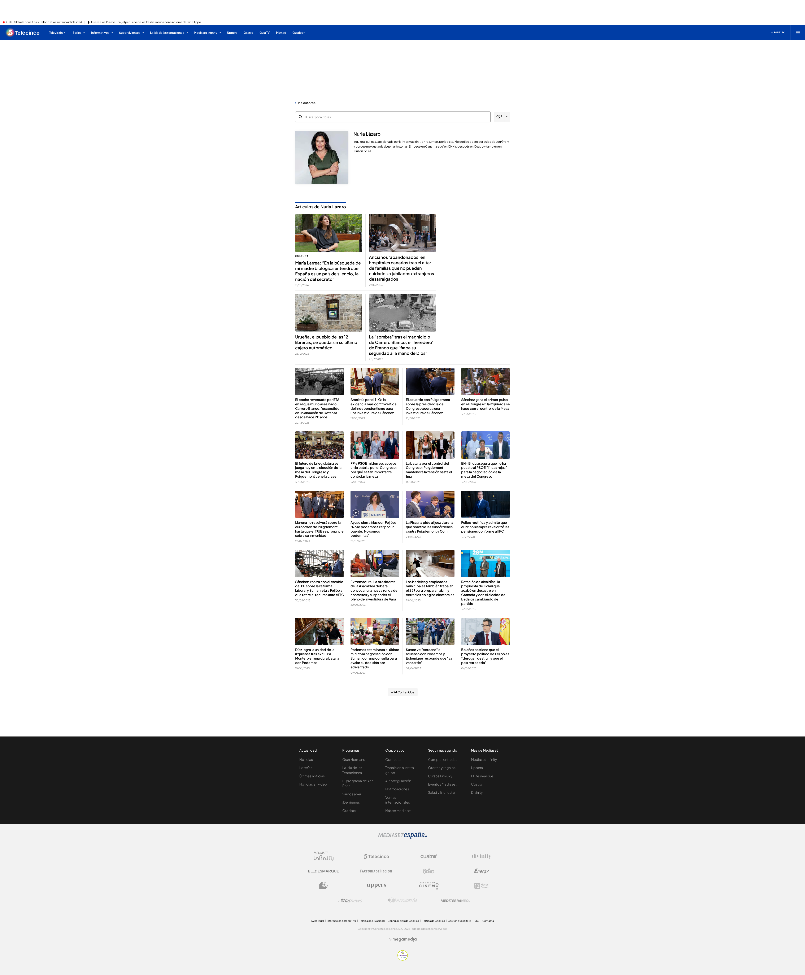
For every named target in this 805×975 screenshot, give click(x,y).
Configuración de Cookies (403, 920)
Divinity (477, 792)
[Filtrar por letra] (507, 117)
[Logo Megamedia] (405, 939)
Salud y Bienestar (441, 792)
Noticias (306, 759)
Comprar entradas (442, 759)
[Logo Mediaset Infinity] (324, 856)
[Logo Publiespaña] (402, 900)
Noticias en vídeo (313, 784)
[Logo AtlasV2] (350, 900)
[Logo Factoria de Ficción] (376, 871)
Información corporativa (341, 920)
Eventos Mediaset (442, 784)
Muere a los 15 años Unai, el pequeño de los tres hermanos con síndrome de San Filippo (146, 22)
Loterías (305, 767)
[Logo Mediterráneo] (455, 900)
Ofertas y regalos (442, 767)
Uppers (477, 767)
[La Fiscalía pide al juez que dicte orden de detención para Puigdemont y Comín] (430, 504)
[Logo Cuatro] (429, 856)
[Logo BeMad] (323, 885)
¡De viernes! (351, 802)
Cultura (302, 256)
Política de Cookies (433, 920)
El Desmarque (482, 776)
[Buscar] (499, 117)
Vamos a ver (351, 794)
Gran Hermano (353, 759)
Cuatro (476, 784)
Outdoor (349, 810)
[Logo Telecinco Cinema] (429, 886)
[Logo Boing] (429, 871)
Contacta (393, 759)
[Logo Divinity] (481, 856)
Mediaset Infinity (484, 759)
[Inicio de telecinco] (23, 32)
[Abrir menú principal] (798, 32)
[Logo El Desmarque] (323, 871)
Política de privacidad (372, 920)
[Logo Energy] (481, 871)
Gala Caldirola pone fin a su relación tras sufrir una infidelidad (44, 22)
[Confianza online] (402, 959)
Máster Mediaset (398, 810)
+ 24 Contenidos (402, 692)
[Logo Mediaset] (402, 837)
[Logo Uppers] (376, 885)
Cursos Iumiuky (440, 776)
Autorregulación (398, 781)
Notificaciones (397, 789)
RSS (476, 920)
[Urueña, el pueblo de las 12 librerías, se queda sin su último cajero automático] (328, 313)
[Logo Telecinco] (376, 856)
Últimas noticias (312, 776)
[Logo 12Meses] (481, 886)
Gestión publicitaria (459, 920)
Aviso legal (317, 920)
